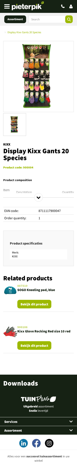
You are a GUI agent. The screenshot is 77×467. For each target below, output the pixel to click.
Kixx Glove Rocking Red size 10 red (43, 331)
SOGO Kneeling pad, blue (36, 290)
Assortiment (15, 19)
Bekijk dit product (34, 304)
